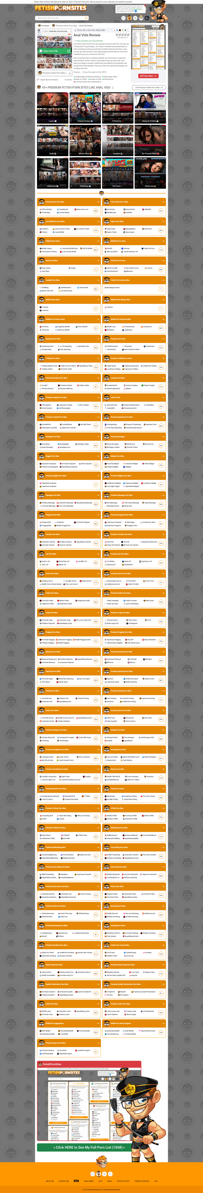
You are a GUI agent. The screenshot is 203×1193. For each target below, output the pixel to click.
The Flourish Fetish (149, 154)
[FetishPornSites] (89, 1104)
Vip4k (51, 154)
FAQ (155, 1181)
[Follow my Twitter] (135, 18)
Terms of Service (142, 1181)
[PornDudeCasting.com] (129, 18)
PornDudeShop (136, 9)
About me (50, 1181)
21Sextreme (117, 121)
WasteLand (149, 186)
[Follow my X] (104, 1174)
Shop (141, 18)
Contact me (64, 1181)
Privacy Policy (123, 1181)
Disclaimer (68, 80)
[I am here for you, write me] (123, 18)
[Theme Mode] (110, 1174)
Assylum (117, 154)
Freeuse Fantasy (84, 121)
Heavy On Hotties (149, 121)
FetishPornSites (52, 1064)
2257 (100, 1181)
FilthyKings (84, 186)
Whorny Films (84, 154)
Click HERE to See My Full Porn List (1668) (89, 1147)
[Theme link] (147, 18)
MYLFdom (117, 186)
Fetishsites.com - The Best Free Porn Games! (106, 1190)
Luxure (52, 121)
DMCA (109, 1181)
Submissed (51, 186)
